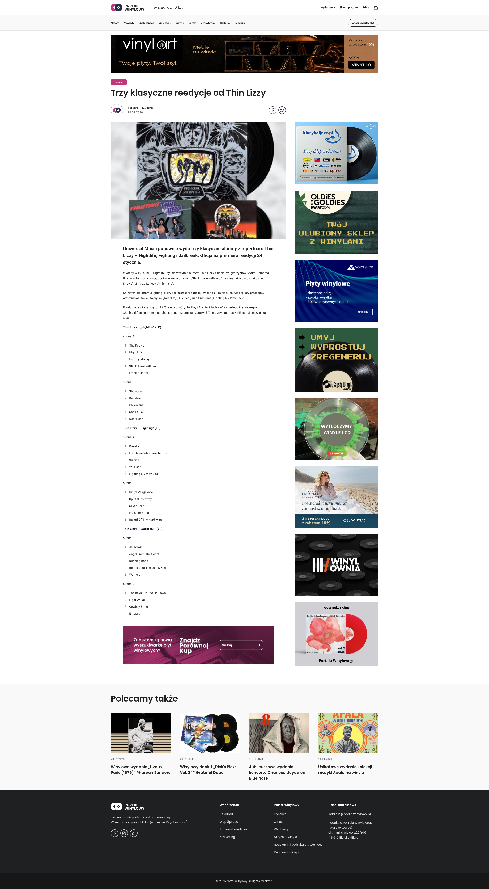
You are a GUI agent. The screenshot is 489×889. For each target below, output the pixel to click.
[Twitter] (134, 833)
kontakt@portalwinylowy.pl (349, 814)
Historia (225, 22)
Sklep (365, 7)
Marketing (227, 837)
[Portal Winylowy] (127, 7)
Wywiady (128, 22)
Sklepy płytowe (349, 7)
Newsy (115, 22)
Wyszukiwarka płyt (363, 22)
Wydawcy (281, 829)
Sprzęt (192, 22)
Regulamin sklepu (287, 852)
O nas (278, 821)
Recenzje (240, 22)
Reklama (226, 814)
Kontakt (280, 814)
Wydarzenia (328, 7)
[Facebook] (114, 833)
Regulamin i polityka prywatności (298, 844)
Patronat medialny (234, 829)
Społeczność (146, 22)
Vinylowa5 (165, 22)
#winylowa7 (208, 22)
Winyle (180, 22)
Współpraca (229, 821)
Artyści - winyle (285, 837)
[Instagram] (124, 833)
